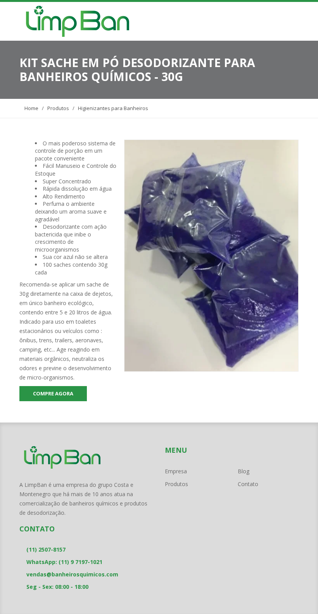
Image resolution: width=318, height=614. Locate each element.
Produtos (58, 108)
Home (30, 108)
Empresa (176, 471)
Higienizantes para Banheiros (113, 108)
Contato (248, 484)
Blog (243, 471)
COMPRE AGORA (53, 393)
